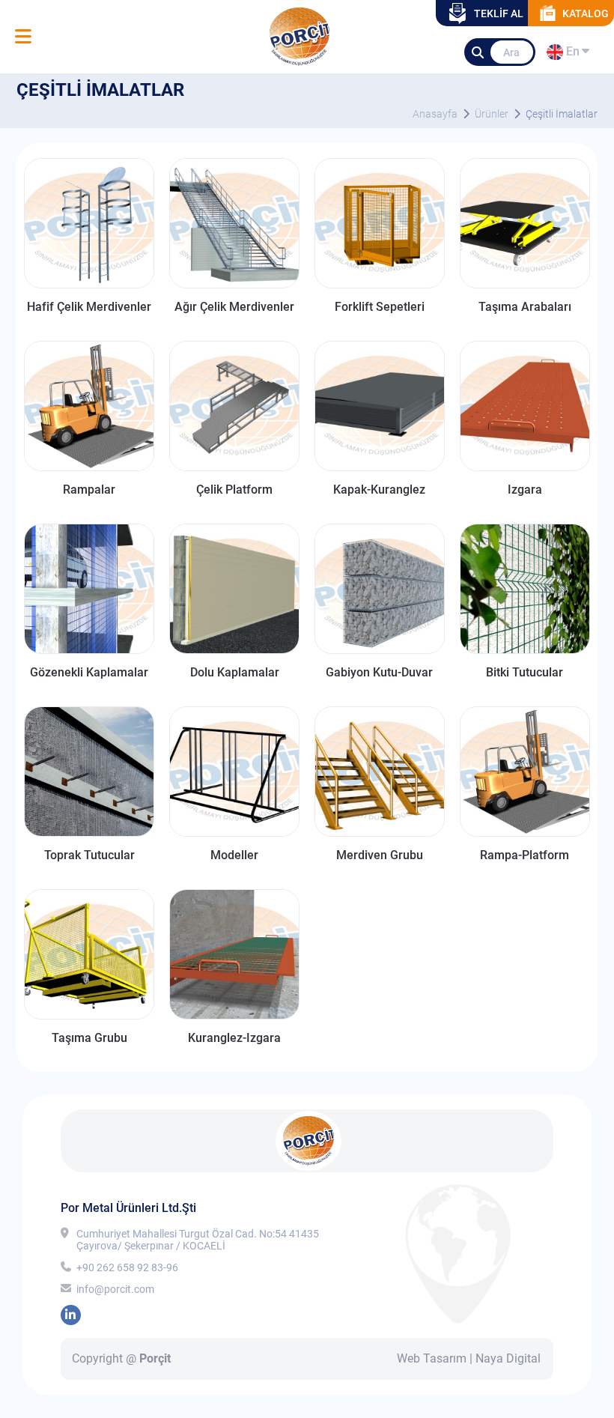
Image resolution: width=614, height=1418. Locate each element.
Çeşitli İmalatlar (562, 114)
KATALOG (585, 13)
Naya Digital (508, 1358)
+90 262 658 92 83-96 (127, 1267)
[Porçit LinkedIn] (71, 1315)
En (571, 54)
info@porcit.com (115, 1289)
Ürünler (491, 114)
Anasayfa (435, 114)
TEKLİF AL (498, 13)
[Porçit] (22, 37)
